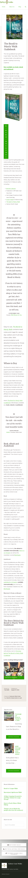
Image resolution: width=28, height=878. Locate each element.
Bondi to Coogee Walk (11, 788)
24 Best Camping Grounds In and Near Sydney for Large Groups (13, 797)
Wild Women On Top (16, 315)
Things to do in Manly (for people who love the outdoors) (13, 809)
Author (8, 432)
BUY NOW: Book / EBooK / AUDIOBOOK (6, 141)
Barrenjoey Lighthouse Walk (13, 792)
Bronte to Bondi (11, 188)
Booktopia (17, 555)
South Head (9, 199)
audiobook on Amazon (10, 582)
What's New (18, 696)
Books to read (18, 698)
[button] (25, 6)
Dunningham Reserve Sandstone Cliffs (18, 717)
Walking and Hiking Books (11, 677)
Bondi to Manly (10, 698)
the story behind (13, 653)
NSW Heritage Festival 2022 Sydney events (18, 750)
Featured (12, 696)
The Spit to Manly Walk (13, 202)
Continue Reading (14, 737)
